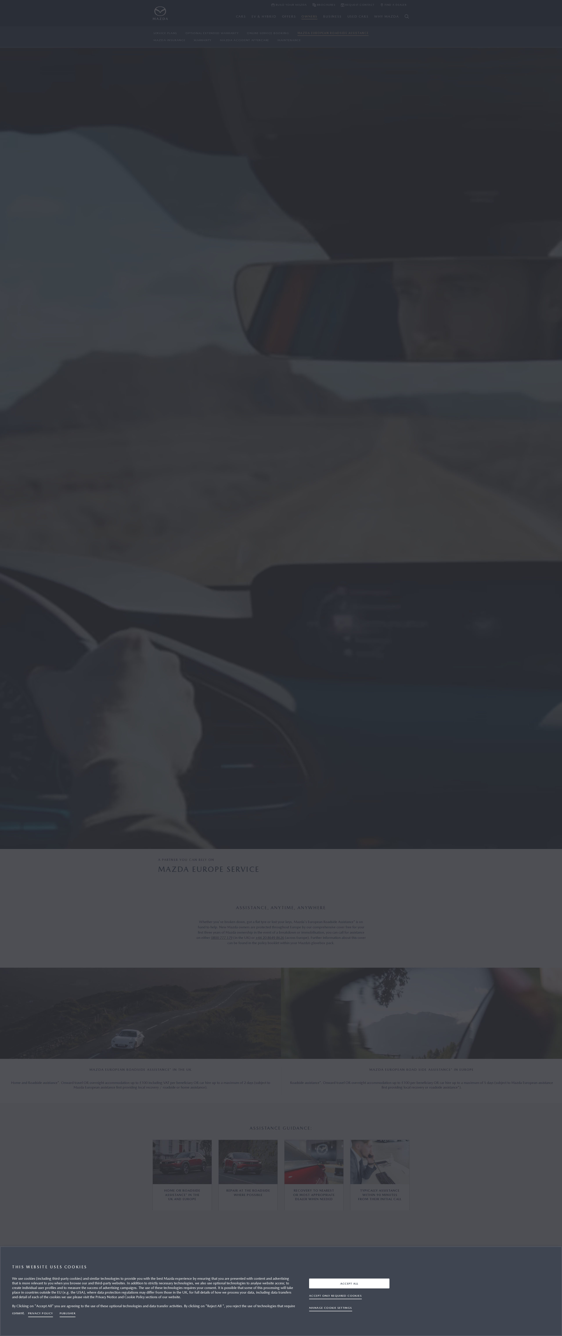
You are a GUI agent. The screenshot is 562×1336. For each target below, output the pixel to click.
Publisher (68, 1313)
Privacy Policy (40, 1313)
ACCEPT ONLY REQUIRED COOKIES (335, 1295)
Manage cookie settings (330, 1307)
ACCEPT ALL (349, 1283)
